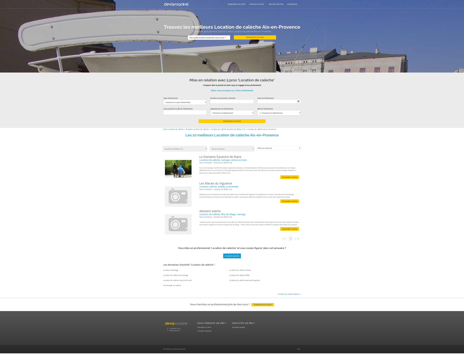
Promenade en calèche (172, 285)
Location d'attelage (170, 270)
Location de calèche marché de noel (177, 280)
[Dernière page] (298, 238)
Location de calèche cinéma (240, 270)
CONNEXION (292, 4)
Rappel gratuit (174, 330)
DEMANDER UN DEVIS (237, 4)
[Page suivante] (295, 238)
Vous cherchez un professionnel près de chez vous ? (231, 304)
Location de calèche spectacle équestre (244, 280)
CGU (298, 349)
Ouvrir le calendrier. (299, 101)
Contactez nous (175, 328)
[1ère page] (283, 238)
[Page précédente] (285, 238)
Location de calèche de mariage (175, 275)
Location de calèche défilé (239, 275)
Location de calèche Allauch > (289, 294)
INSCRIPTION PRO (276, 4)
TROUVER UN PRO (256, 4)
